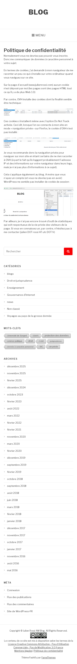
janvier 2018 (14, 521)
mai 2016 (12, 570)
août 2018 (13, 492)
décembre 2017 (16, 528)
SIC (41, 347)
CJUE (41, 341)
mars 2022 (13, 415)
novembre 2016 (16, 556)
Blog (39, 12)
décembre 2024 (16, 387)
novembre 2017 (16, 535)
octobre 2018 (15, 478)
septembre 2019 (16, 464)
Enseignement (15, 287)
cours (35, 336)
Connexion (13, 590)
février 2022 (14, 422)
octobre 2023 (15, 394)
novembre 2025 (16, 373)
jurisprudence (56, 341)
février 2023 (14, 401)
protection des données (57, 335)
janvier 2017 (14, 549)
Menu (40, 35)
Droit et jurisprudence (19, 280)
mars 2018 (13, 507)
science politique (14, 341)
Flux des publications (19, 597)
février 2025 (14, 380)
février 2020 (14, 450)
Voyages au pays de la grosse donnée (29, 315)
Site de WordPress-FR (20, 611)
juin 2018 (12, 500)
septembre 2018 (16, 485)
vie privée (53, 347)
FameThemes (48, 657)
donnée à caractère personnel (20, 347)
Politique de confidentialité (48, 650)
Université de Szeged (17, 336)
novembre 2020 (16, 436)
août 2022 (13, 408)
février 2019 (14, 471)
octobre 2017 (15, 542)
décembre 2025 (16, 366)
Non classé (13, 308)
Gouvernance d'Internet (21, 294)
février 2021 (14, 429)
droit (30, 341)
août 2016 (13, 563)
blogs (10, 273)
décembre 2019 (16, 457)
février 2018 (14, 513)
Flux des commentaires (20, 604)
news (10, 301)
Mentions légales (23, 650)
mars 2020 (13, 443)
